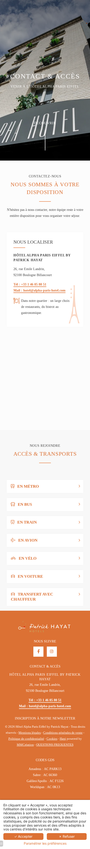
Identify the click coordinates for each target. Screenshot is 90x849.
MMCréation (25, 744)
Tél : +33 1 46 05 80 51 (29, 284)
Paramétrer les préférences (45, 843)
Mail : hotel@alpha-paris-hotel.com (39, 290)
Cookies (52, 738)
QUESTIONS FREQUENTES (54, 744)
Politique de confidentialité (26, 738)
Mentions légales (29, 732)
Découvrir (45, 123)
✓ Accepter (23, 836)
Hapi (63, 738)
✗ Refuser (67, 836)
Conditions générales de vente (63, 732)
